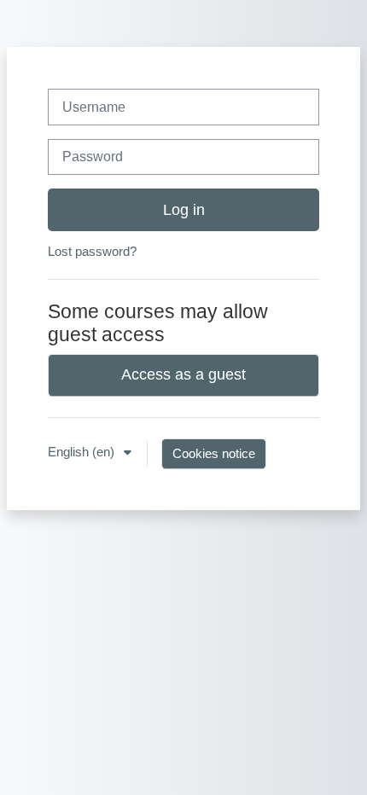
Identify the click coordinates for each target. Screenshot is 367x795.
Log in (184, 209)
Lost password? (92, 251)
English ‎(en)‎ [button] (83, 452)
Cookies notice (213, 454)
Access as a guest (183, 374)
